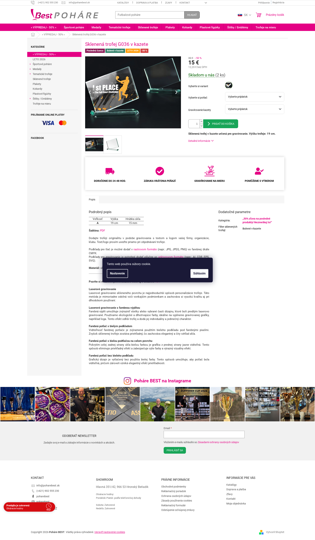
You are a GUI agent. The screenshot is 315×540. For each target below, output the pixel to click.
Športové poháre (42, 64)
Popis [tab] (92, 199)
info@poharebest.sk (48, 485)
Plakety (37, 84)
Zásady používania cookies (176, 500)
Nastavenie (117, 273)
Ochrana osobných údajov (176, 496)
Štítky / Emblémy (42, 98)
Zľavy (168, 2)
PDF (102, 230)
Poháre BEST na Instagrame (162, 380)
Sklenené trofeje (42, 79)
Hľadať (192, 14)
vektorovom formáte (171, 257)
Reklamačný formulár (173, 505)
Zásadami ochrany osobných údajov (218, 442)
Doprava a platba (147, 2)
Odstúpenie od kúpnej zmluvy (178, 510)
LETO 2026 (39, 59)
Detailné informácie (199, 140)
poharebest (42, 496)
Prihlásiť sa (175, 450)
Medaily (37, 69)
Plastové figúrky (42, 93)
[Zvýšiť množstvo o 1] (201, 122)
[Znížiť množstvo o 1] (201, 126)
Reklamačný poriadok (173, 491)
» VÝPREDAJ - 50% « (44, 54)
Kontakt (184, 2)
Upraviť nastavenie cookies (110, 532)
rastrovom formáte (145, 249)
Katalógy (123, 2)
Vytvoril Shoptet (275, 532)
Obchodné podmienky (173, 486)
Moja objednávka (236, 503)
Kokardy (37, 88)
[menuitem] (43, 27)
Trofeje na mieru (42, 103)
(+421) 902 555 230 (47, 490)
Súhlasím (199, 273)
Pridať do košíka (223, 123)
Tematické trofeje (42, 74)
